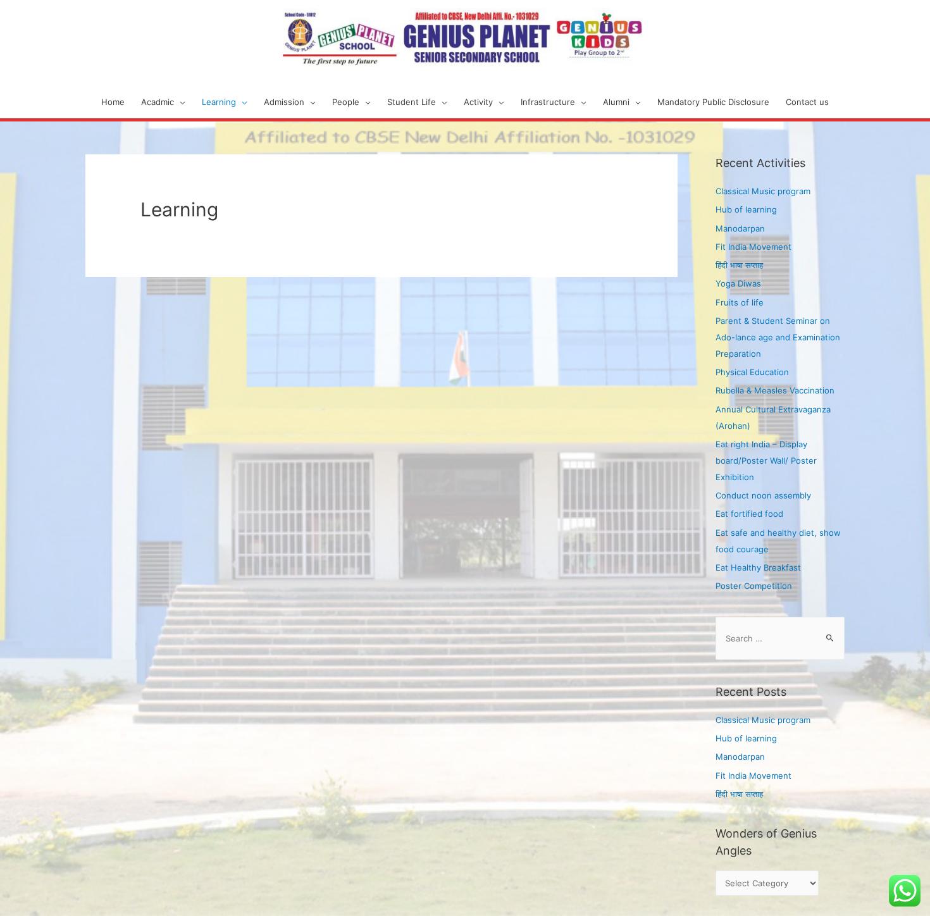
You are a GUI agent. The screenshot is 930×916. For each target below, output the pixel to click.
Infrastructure (548, 102)
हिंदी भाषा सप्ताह (739, 265)
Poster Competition (754, 586)
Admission (284, 102)
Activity (478, 102)
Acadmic (157, 102)
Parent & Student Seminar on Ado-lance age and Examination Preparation (778, 337)
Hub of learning (746, 209)
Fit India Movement (753, 247)
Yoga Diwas (738, 283)
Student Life (411, 102)
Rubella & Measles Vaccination (775, 390)
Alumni (616, 102)
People (345, 102)
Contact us (807, 102)
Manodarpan (740, 228)
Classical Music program (763, 191)
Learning (219, 102)
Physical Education (752, 372)
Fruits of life (740, 302)
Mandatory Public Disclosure (713, 102)
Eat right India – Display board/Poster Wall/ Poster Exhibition (766, 460)
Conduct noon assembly (763, 495)
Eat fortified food (749, 514)
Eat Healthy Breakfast (758, 567)
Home (113, 102)
